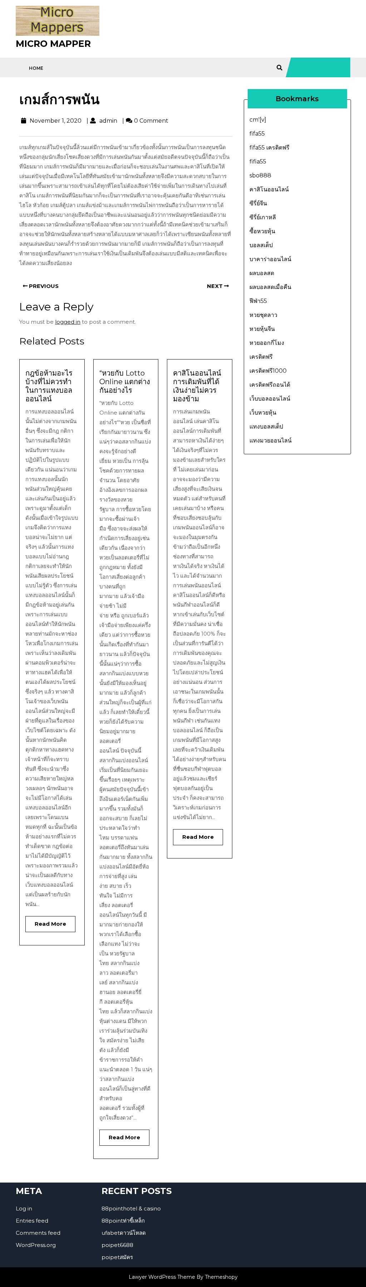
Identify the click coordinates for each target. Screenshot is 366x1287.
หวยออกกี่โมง (266, 342)
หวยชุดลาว (263, 315)
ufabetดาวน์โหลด (124, 1232)
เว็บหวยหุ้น (262, 412)
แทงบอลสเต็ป (266, 426)
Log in (24, 1208)
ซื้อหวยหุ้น (262, 231)
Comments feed (38, 1232)
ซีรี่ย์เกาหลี (262, 217)
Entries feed (32, 1220)
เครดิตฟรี (261, 356)
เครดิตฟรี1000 (268, 370)
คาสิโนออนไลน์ (269, 189)
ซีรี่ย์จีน (258, 203)
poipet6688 (117, 1245)
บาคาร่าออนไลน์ (270, 259)
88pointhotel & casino (131, 1208)
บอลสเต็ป (261, 245)
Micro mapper (53, 43)
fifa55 (257, 133)
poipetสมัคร (117, 1257)
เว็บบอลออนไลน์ (269, 398)
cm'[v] (257, 119)
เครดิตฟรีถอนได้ (269, 384)
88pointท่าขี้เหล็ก (123, 1220)
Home (36, 68)
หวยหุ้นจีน (262, 329)
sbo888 (260, 175)
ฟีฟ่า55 (258, 301)
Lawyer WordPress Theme (162, 1277)
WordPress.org (36, 1245)
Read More (45, 921)
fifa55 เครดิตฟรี (269, 147)
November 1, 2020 (54, 120)
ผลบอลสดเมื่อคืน (270, 287)
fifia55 (257, 161)
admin (107, 120)
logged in (67, 321)
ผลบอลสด (261, 273)
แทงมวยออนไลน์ (270, 440)
